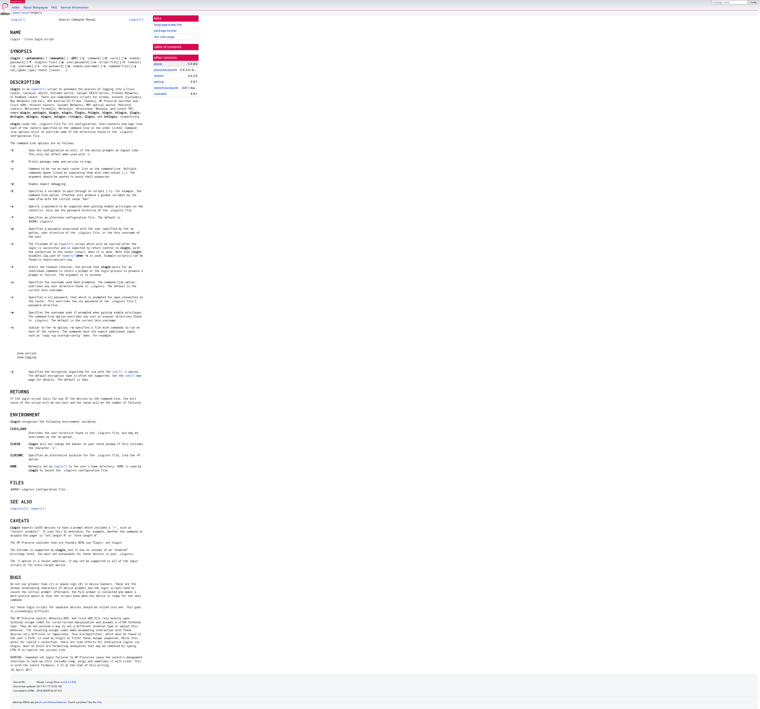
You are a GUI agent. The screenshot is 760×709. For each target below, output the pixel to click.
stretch (159, 76)
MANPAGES (17, 1)
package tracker (165, 30)
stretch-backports (166, 88)
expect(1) (38, 89)
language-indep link (168, 25)
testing (159, 82)
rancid (25, 12)
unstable (160, 94)
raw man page (164, 37)
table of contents (167, 47)
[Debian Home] (5, 8)
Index (16, 7)
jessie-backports (165, 70)
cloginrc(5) (19, 508)
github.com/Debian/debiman (51, 702)
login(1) (60, 466)
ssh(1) (117, 371)
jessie (16, 12)
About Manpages (35, 7)
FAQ (54, 7)
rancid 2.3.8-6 (67, 682)
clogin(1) (18, 19)
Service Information (74, 7)
